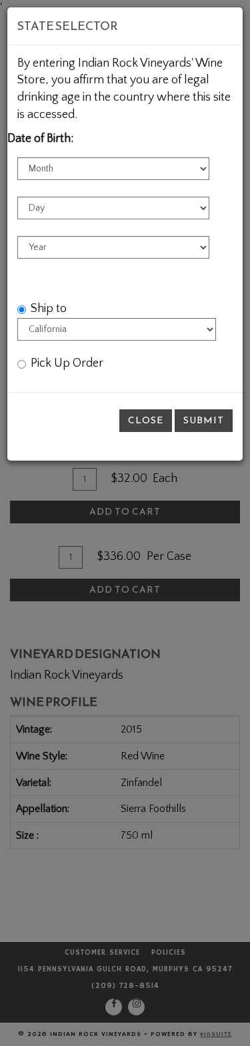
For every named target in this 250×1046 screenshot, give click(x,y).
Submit (203, 420)
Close (145, 420)
